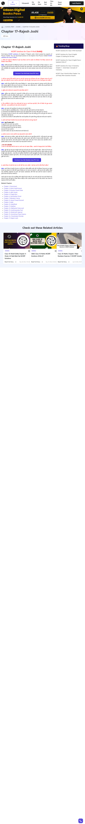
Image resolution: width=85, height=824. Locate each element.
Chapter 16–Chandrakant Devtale (13, 216)
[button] (80, 821)
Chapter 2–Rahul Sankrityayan (13, 188)
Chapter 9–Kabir (8, 202)
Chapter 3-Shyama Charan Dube (13, 190)
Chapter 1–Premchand (10, 186)
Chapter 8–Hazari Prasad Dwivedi (14, 200)
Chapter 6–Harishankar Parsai (12, 196)
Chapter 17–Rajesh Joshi (11, 218)
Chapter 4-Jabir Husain (11, 192)
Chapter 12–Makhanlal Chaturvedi (14, 208)
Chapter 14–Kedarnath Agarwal (13, 212)
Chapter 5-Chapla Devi (10, 194)
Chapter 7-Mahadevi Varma (12, 198)
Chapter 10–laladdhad (10, 204)
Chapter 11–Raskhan (10, 206)
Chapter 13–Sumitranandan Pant (13, 210)
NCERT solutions (13, 54)
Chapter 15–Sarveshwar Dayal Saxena (15, 214)
